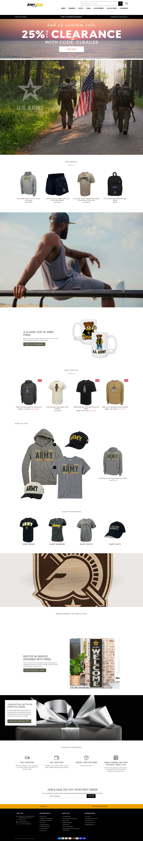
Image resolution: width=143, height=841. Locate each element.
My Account (66, 820)
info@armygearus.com (24, 821)
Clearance (124, 8)
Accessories (99, 8)
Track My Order (67, 816)
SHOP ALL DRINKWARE (34, 344)
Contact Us (43, 806)
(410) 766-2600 (22, 819)
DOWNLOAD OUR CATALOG (119, 17)
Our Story (88, 816)
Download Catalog (45, 826)
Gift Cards (42, 822)
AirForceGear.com (90, 822)
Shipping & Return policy (46, 818)
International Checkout (46, 820)
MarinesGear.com (90, 824)
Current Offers (44, 828)
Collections (112, 8)
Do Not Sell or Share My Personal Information (71, 829)
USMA (88, 8)
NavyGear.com (89, 820)
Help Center (43, 816)
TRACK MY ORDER (20, 17)
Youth (80, 8)
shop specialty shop (34, 670)
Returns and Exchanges (99, 806)
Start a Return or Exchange (70, 818)
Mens (63, 8)
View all (71, 165)
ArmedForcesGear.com (91, 818)
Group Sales (66, 824)
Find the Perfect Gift (19, 721)
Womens (72, 8)
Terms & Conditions (68, 826)
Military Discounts (67, 822)
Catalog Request (44, 824)
